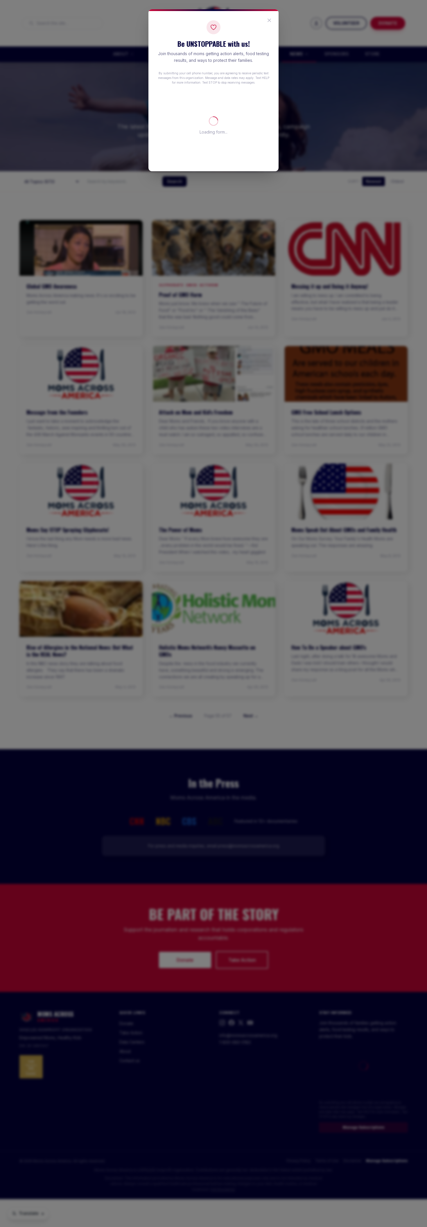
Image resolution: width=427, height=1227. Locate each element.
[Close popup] (269, 20)
